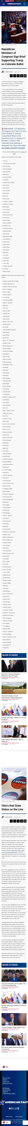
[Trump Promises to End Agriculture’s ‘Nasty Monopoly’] (14, 688)
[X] (14, 75)
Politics (6, 1078)
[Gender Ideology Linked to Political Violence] (14, 709)
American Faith (9, 71)
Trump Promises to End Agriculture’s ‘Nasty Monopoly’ (11, 697)
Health (6, 1082)
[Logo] (14, 4)
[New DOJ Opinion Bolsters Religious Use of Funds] (14, 666)
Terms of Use (9, 1116)
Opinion (6, 1088)
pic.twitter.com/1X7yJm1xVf (13, 148)
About (5, 1092)
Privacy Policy (19, 1116)
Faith (5, 1080)
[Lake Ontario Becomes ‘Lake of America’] (14, 731)
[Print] (21, 75)
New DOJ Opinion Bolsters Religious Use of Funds (10, 675)
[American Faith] (3, 71)
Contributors (9, 1093)
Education (7, 1083)
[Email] (18, 75)
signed (20, 81)
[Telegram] (25, 75)
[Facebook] (11, 75)
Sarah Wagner (4, 678)
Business (7, 1090)
